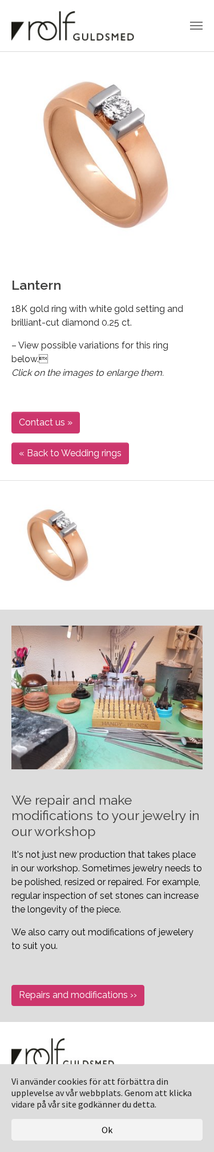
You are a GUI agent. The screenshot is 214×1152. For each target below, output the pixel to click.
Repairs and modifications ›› (78, 994)
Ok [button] (107, 1129)
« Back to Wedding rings (70, 453)
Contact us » (45, 422)
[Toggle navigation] (196, 25)
